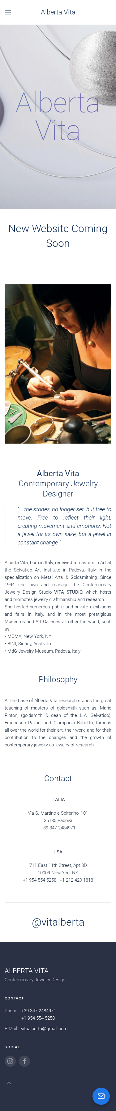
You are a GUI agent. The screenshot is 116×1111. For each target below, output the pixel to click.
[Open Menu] (8, 12)
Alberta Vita (58, 12)
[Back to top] (9, 1083)
